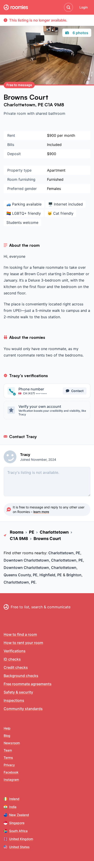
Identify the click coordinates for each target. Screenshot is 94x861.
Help (7, 728)
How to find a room (20, 634)
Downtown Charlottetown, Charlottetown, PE (43, 560)
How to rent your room (23, 642)
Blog (7, 736)
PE (41, 104)
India (12, 807)
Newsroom (12, 743)
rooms (27, 553)
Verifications (15, 651)
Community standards (23, 708)
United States (19, 847)
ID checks (12, 659)
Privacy (9, 765)
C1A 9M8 (54, 104)
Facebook (11, 772)
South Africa (18, 831)
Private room (15, 113)
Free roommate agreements (28, 684)
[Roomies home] (16, 7)
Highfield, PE (50, 575)
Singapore (16, 823)
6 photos (80, 32)
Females (54, 188)
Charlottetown (19, 104)
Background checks (21, 675)
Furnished (55, 179)
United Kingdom (21, 839)
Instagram (11, 779)
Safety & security (18, 692)
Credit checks (16, 667)
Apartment (56, 170)
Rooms (17, 532)
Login (83, 7)
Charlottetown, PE (64, 553)
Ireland (14, 799)
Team (8, 750)
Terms (8, 758)
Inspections (14, 700)
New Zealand (19, 815)
